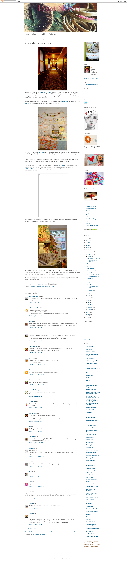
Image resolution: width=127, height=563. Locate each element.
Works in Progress (91, 377)
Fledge (88, 212)
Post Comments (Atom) (38, 534)
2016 (87, 238)
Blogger (71, 558)
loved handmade (91, 428)
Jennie (31, 503)
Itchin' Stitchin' (33, 346)
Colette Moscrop (91, 407)
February (90, 307)
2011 (87, 249)
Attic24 (88, 380)
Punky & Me (89, 506)
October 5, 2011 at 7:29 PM (36, 431)
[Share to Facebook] (54, 284)
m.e (87, 372)
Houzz (87, 215)
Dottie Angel (65, 101)
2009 (87, 315)
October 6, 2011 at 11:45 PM (36, 524)
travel (52, 286)
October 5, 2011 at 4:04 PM (36, 407)
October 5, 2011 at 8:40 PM (36, 456)
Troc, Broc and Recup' (92, 366)
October (90, 256)
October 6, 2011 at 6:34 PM (36, 508)
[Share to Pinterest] (56, 284)
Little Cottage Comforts (92, 217)
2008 (87, 317)
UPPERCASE (29, 169)
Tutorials (42, 34)
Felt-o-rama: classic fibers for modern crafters (92, 513)
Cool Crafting (89, 210)
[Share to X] (52, 284)
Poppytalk (88, 221)
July (89, 295)
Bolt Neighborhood (91, 208)
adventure (32, 286)
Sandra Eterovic (90, 417)
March (89, 304)
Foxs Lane (89, 412)
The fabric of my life (92, 450)
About (34, 34)
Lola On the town (46, 286)
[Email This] (49, 284)
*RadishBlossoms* (91, 468)
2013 (87, 245)
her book (27, 103)
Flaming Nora (33, 379)
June (89, 297)
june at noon (90, 415)
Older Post (77, 531)
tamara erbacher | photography (91, 525)
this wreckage (90, 358)
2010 (87, 312)
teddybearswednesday (92, 528)
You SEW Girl (90, 409)
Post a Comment (31, 528)
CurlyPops (32, 401)
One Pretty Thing (91, 434)
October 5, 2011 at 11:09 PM (36, 466)
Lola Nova (32, 413)
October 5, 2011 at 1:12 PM (36, 374)
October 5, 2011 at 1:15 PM (36, 384)
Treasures (90, 278)
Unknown (31, 369)
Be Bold (89, 266)
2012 (87, 247)
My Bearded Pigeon (92, 420)
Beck (30, 471)
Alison (31, 321)
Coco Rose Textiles (91, 363)
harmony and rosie (91, 484)
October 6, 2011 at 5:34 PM (36, 498)
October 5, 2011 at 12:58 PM (37, 364)
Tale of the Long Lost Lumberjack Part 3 (93, 275)
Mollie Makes (90, 383)
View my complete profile (91, 78)
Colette (31, 358)
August (90, 293)
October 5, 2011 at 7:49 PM (36, 443)
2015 (87, 240)
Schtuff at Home (91, 533)
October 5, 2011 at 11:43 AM (36, 352)
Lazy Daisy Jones (91, 425)
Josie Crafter (90, 516)
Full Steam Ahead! (91, 509)
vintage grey (89, 439)
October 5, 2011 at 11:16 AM (36, 316)
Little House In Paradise (90, 489)
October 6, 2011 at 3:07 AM (36, 486)
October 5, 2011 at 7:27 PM (36, 421)
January (90, 309)
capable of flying (91, 452)
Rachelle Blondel (34, 296)
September (91, 290)
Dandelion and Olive (92, 536)
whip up (88, 519)
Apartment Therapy (91, 206)
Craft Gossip (89, 346)
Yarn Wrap (32, 436)
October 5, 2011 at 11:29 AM (36, 327)
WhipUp (88, 223)
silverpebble (89, 447)
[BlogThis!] (51, 284)
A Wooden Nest (90, 460)
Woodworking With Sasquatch (91, 493)
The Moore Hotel (46, 92)
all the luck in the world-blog (91, 471)
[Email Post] (46, 284)
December (91, 252)
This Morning (90, 264)
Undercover (90, 268)
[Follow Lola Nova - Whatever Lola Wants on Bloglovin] (91, 129)
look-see (30, 156)
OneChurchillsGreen (92, 486)
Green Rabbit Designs (92, 455)
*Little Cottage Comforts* (90, 500)
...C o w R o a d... (34, 308)
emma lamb (89, 463)
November (91, 254)
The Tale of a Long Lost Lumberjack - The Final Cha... (93, 260)
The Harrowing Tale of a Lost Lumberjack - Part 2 (93, 286)
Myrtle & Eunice (90, 437)
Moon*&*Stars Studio (92, 497)
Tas (30, 481)
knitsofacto (89, 442)
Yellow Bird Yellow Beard (92, 225)
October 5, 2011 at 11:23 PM (36, 476)
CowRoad (61, 165)
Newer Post (28, 531)
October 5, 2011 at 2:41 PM (36, 396)
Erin (30, 491)
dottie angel (38, 286)
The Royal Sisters (91, 458)
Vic (30, 426)
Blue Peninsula (90, 422)
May (89, 300)
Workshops (52, 34)
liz (29, 461)
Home (27, 34)
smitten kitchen (90, 351)
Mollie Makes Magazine (92, 219)
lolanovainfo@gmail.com (91, 84)
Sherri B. (31, 333)
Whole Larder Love (91, 389)
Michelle (31, 448)
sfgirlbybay (89, 375)
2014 (87, 242)
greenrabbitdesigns (34, 389)
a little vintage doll (91, 361)
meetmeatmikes (90, 349)
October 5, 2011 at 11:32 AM (36, 341)
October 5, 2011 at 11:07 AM (36, 302)
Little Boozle (89, 474)
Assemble (41, 152)
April (89, 302)
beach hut (89, 503)
